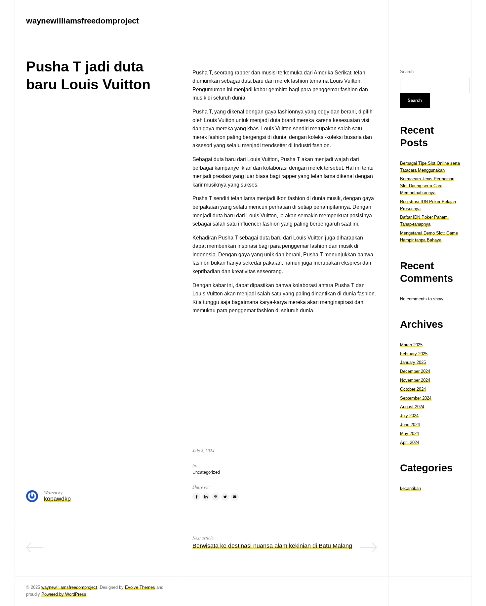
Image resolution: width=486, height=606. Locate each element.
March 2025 (411, 344)
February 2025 (413, 353)
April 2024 (409, 442)
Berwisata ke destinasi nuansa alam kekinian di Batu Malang (272, 545)
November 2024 (415, 380)
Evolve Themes (140, 587)
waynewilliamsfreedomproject (69, 587)
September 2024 (415, 398)
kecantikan (410, 488)
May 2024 (409, 433)
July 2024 (409, 415)
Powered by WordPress (63, 594)
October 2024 (413, 389)
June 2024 (410, 424)
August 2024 (412, 406)
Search (407, 71)
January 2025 (413, 362)
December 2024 (415, 371)
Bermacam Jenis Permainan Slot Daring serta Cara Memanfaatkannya (427, 185)
